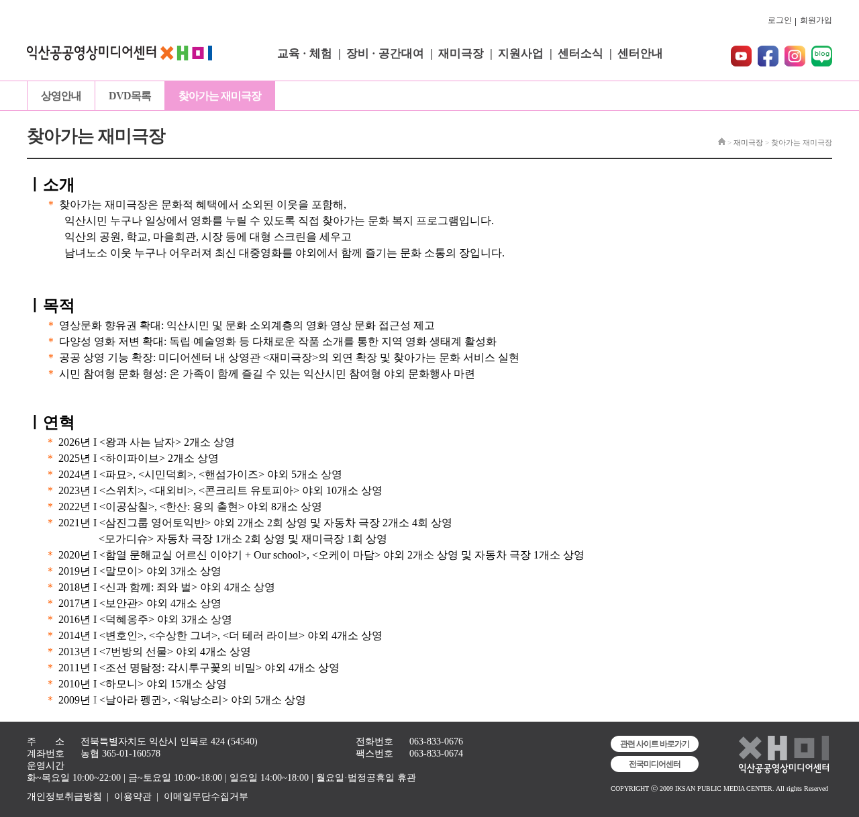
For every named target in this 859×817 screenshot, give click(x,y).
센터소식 (580, 53)
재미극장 (461, 53)
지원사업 (521, 53)
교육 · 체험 (304, 53)
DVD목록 (130, 95)
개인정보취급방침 (64, 796)
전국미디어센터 (654, 764)
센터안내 (640, 53)
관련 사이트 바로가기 (654, 744)
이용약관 (133, 796)
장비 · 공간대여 (385, 53)
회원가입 (816, 20)
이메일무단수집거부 (206, 796)
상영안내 (61, 95)
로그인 (780, 20)
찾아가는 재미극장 (220, 95)
